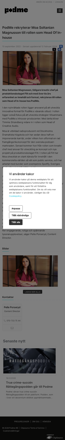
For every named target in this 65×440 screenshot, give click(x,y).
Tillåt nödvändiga (20, 215)
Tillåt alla (15, 222)
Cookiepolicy (15, 196)
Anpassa (16, 208)
